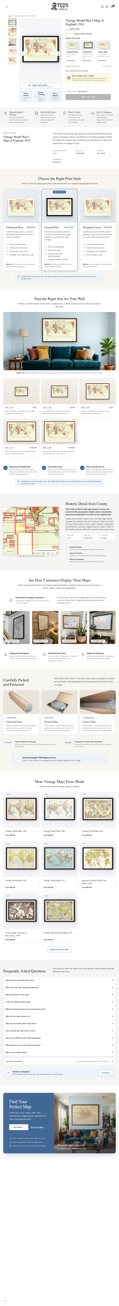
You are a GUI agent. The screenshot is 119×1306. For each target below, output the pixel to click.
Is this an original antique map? (18, 1002)
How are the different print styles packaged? (23, 1038)
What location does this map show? (20, 980)
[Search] (102, 6)
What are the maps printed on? (18, 1016)
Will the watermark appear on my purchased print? (26, 1009)
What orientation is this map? (17, 995)
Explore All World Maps (59, 949)
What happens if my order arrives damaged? (23, 1045)
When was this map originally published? (22, 987)
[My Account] (107, 6)
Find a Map (19, 1127)
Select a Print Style (88, 97)
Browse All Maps (37, 1127)
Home (9, 16)
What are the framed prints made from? (21, 1023)
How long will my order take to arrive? (21, 1031)
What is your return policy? (16, 1052)
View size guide (107, 66)
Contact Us (106, 1073)
